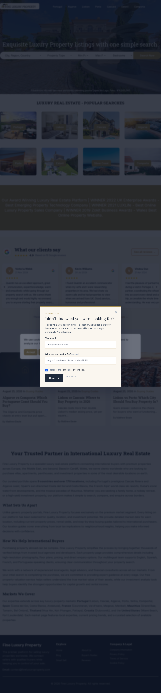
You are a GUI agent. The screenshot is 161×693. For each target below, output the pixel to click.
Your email (50, 338)
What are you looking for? (62, 354)
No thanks (71, 376)
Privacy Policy (78, 370)
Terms (65, 370)
